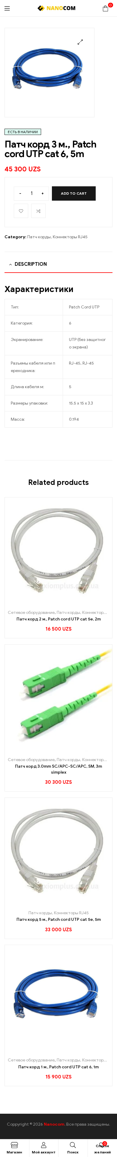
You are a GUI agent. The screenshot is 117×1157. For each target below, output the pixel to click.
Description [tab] (31, 264)
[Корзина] (105, 8)
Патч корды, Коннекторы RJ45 (57, 236)
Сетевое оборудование (31, 612)
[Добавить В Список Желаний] (21, 211)
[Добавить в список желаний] (65, 602)
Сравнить (38, 211)
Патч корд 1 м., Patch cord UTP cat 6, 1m (58, 1067)
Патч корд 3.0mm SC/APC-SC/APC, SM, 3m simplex (58, 769)
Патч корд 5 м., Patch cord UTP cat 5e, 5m (58, 919)
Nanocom (54, 1124)
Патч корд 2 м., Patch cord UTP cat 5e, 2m (58, 619)
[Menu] (7, 8)
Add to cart (74, 193)
